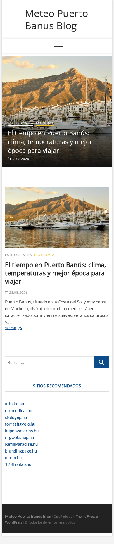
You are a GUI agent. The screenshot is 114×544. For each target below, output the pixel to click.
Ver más (12, 328)
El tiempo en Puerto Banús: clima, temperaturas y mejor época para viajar (50, 141)
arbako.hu (14, 403)
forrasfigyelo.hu (20, 423)
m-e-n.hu (13, 457)
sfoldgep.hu (16, 417)
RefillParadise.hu (21, 444)
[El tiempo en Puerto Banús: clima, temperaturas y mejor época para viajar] (57, 217)
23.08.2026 (20, 158)
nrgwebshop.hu (19, 437)
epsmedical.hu (18, 410)
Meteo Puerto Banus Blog (56, 19)
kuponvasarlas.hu (22, 430)
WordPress (13, 522)
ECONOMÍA (45, 123)
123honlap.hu (18, 464)
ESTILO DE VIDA (20, 123)
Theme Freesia (87, 516)
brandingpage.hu (21, 450)
